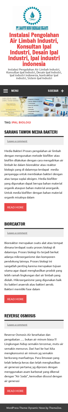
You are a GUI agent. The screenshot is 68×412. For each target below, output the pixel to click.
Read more (15, 207)
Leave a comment (17, 141)
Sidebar (53, 91)
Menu (14, 91)
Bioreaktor (14, 224)
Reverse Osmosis (20, 316)
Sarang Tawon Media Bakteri (30, 132)
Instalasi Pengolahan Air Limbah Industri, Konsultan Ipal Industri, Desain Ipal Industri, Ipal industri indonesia (34, 49)
